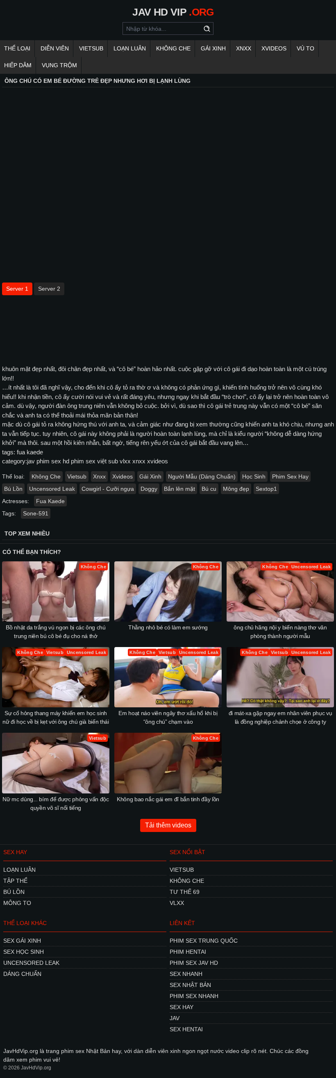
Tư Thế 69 (185, 892)
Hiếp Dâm (18, 65)
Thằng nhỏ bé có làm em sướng (168, 627)
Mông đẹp (236, 488)
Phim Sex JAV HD (194, 962)
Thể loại (17, 48)
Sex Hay (181, 1007)
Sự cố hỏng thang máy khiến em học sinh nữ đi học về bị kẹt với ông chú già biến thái (55, 717)
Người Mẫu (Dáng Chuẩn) (202, 476)
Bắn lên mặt (179, 488)
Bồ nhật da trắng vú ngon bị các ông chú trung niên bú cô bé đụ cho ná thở (55, 631)
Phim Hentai (188, 951)
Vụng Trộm (59, 65)
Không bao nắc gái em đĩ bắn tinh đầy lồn (168, 799)
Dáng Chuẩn (22, 974)
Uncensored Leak (52, 488)
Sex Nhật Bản (190, 985)
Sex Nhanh (186, 974)
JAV (174, 1018)
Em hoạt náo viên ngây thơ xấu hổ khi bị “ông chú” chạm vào (167, 717)
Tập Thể (15, 880)
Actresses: (15, 501)
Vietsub (91, 48)
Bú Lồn (13, 488)
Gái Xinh (213, 48)
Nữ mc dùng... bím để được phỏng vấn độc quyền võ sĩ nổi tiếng (55, 803)
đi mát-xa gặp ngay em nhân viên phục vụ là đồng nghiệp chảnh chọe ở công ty (280, 717)
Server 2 (49, 288)
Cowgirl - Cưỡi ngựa (108, 488)
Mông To (17, 903)
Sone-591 (35, 513)
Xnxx (243, 48)
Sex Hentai (186, 1029)
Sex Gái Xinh (22, 940)
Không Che (173, 48)
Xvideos (273, 48)
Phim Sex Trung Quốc (204, 940)
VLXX (177, 903)
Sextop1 (266, 488)
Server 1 (17, 288)
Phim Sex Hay (290, 476)
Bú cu (209, 488)
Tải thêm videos (168, 825)
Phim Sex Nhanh (194, 996)
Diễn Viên (55, 48)
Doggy (149, 488)
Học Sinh (254, 476)
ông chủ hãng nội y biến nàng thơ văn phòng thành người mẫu (280, 631)
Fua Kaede (50, 501)
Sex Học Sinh (23, 951)
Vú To (305, 48)
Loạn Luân (130, 48)
